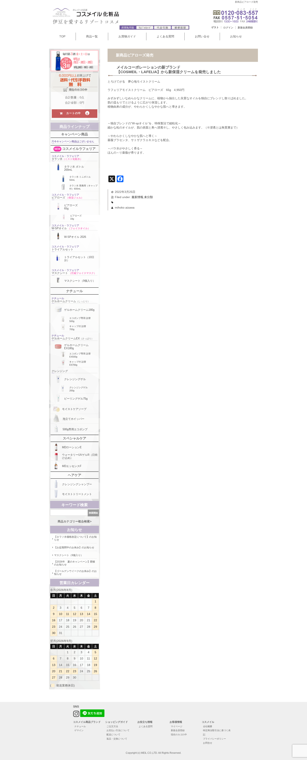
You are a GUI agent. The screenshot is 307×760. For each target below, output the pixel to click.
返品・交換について (117, 738)
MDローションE (72, 447)
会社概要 (207, 726)
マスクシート (74, 272)
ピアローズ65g (71, 207)
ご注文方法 (112, 726)
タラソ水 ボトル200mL (74, 168)
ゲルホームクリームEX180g (76, 347)
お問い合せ (202, 36)
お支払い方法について (118, 730)
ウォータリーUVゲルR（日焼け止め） (80, 456)
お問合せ (207, 743)
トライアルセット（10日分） (79, 259)
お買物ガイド (127, 36)
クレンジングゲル (75, 379)
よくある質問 (165, 36)
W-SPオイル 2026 (75, 236)
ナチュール (80, 726)
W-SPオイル (71, 227)
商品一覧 (92, 36)
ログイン (228, 27)
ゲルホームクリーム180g (79, 309)
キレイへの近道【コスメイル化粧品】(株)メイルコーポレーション (99, 17)
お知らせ (236, 36)
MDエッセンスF (71, 466)
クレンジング (60, 371)
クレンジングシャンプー (77, 484)
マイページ (176, 726)
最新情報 (137, 197)
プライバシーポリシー (214, 738)
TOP (62, 36)
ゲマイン (79, 730)
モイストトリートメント (77, 494)
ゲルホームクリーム (71, 300)
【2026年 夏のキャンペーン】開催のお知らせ (74, 563)
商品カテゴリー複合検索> (74, 521)
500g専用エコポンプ (75, 429)
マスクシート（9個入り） (79, 280)
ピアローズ (68, 196)
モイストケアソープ (74, 409)
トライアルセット (65, 248)
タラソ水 (67, 157)
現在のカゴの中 (179, 734)
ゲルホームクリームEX (73, 337)
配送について (113, 734)
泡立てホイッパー (73, 418)
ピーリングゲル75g (76, 398)
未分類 (148, 197)
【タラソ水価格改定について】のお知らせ (75, 538)
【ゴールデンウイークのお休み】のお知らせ (75, 572)
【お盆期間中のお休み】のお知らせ (74, 547)
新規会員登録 (245, 27)
